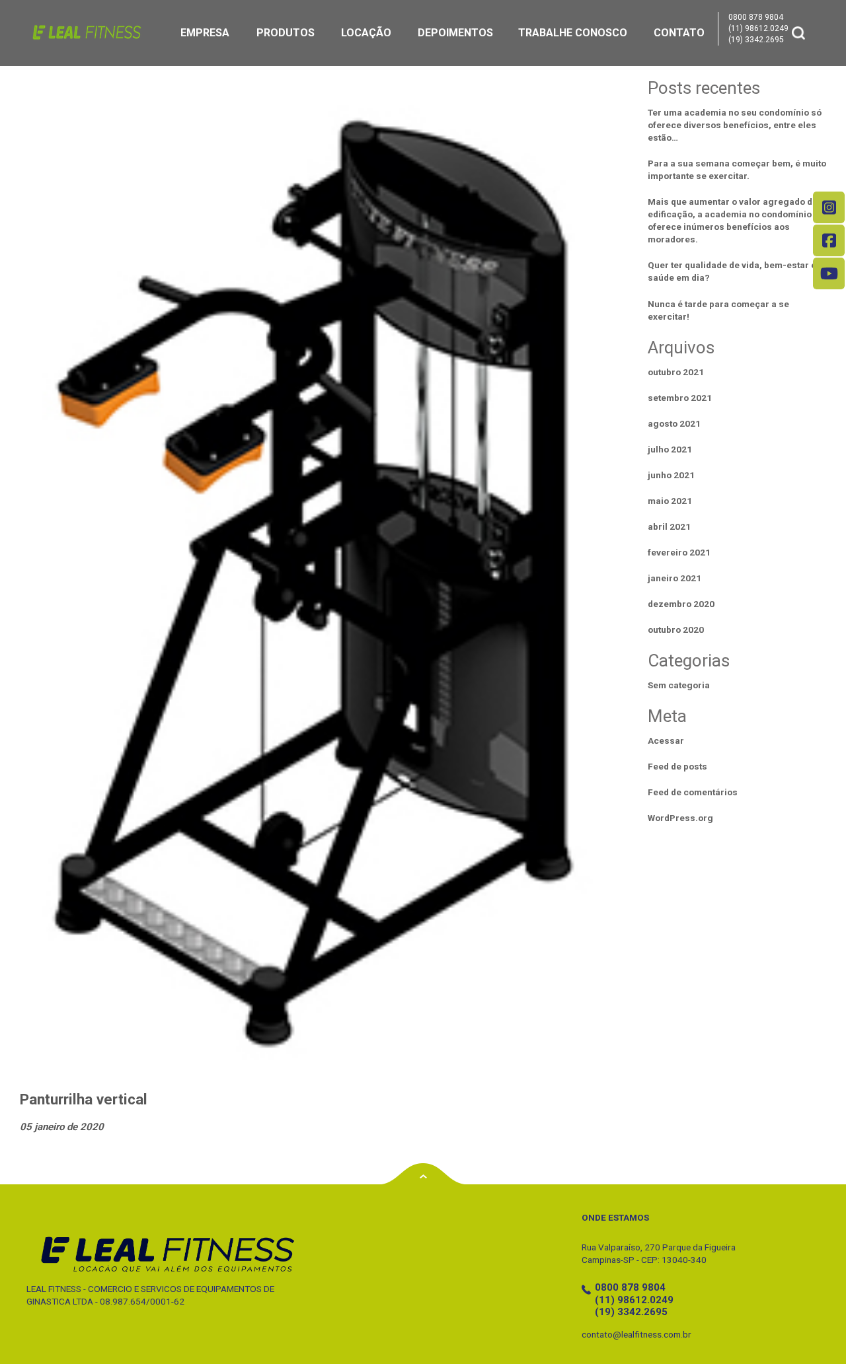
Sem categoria (679, 685)
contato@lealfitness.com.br (636, 1334)
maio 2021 (670, 500)
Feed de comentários (693, 792)
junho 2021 (671, 475)
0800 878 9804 (755, 17)
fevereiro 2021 (679, 552)
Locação (366, 32)
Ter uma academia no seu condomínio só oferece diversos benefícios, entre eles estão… (735, 125)
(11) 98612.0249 (758, 28)
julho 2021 (670, 449)
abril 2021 (669, 526)
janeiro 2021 (674, 578)
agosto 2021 (674, 423)
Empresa (204, 32)
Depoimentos (455, 32)
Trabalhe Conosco (572, 32)
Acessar (666, 740)
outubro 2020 (676, 629)
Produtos (285, 32)
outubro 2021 (676, 372)
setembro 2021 (680, 397)
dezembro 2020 (681, 603)
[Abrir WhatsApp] (813, 1330)
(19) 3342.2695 (756, 39)
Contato (679, 32)
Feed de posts (677, 766)
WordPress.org (680, 817)
